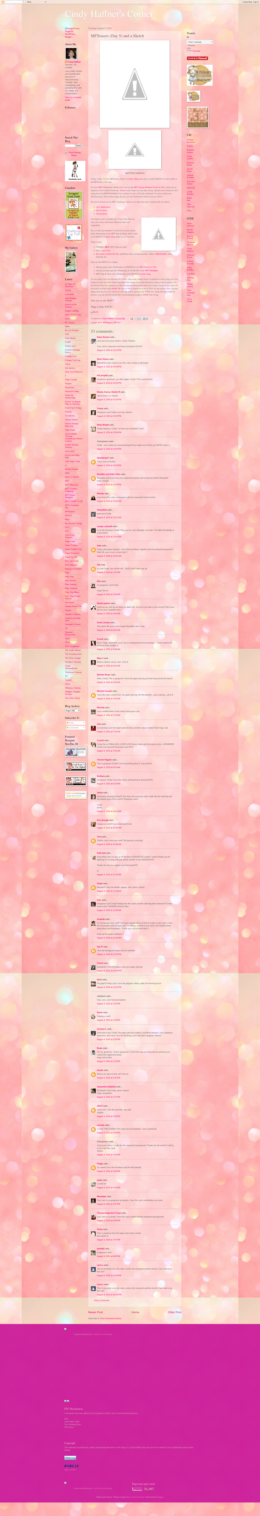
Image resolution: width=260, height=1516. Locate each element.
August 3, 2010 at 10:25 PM (109, 399)
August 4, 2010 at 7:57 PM (108, 1240)
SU (66, 628)
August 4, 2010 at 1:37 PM (108, 1004)
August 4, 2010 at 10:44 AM (109, 828)
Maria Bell (189, 199)
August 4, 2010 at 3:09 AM (108, 614)
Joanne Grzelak (190, 176)
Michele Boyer (103, 675)
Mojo (67, 519)
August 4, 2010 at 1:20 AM (108, 572)
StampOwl (102, 510)
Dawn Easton (101, 210)
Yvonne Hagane (104, 760)
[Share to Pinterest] (147, 318)
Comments (73, 728)
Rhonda (100, 707)
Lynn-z (100, 1265)
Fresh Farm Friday (73, 408)
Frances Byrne (190, 164)
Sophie (68, 610)
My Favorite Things (73, 523)
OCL (67, 531)
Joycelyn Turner (191, 182)
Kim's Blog (134, 179)
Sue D (100, 947)
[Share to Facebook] (144, 318)
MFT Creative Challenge (71, 490)
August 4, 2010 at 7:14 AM (108, 715)
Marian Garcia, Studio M (108, 392)
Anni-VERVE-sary (73, 315)
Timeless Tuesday (73, 662)
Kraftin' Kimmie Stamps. (71, 446)
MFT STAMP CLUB (74, 501)
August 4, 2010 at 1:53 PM (108, 1020)
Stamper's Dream (73, 624)
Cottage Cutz (71, 356)
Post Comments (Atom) (110, 1318)
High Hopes (70, 430)
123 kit (68, 290)
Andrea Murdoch (191, 141)
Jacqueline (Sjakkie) (106, 1087)
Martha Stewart (72, 469)
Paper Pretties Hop (73, 549)
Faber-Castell (71, 380)
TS (66, 676)
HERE (145, 295)
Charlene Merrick (191, 243)
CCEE (68, 342)
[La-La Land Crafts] (200, 85)
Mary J (100, 658)
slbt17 (100, 1106)
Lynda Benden (190, 193)
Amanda (101, 919)
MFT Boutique (151, 270)
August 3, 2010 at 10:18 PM (109, 367)
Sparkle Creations (73, 614)
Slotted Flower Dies (73, 606)
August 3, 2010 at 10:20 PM (109, 383)
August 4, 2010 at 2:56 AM (108, 594)
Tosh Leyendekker (190, 292)
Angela (190, 146)
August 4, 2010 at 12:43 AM (109, 537)
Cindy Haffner (107, 318)
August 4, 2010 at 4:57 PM (108, 1204)
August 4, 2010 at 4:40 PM (108, 1171)
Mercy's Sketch (72, 477)
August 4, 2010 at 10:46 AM (109, 844)
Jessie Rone (190, 170)
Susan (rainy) (103, 622)
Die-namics (70, 368)
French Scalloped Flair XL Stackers (72, 403)
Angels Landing (72, 311)
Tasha (100, 1229)
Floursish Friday (72, 391)
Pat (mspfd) (102, 375)
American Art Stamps (71, 305)
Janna (100, 793)
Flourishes (69, 387)
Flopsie (68, 384)
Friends (68, 412)
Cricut (67, 364)
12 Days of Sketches (70, 285)
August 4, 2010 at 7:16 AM (108, 732)
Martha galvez (103, 603)
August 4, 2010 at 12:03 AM (109, 501)
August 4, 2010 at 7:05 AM (108, 699)
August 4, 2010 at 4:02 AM (108, 630)
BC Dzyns (69, 323)
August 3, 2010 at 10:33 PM (109, 449)
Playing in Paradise (73, 569)
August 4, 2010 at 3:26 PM (108, 1133)
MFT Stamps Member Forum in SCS (149, 187)
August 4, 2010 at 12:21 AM (109, 517)
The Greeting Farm (73, 654)
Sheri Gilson (103, 359)
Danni (100, 1012)
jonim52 (100, 1249)
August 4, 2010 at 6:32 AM (108, 682)
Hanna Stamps (71, 420)
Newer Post (95, 1312)
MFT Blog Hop (71, 485)
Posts (71, 723)
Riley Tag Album (72, 592)
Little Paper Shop (72, 461)
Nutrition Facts (98, 1334)
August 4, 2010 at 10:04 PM (109, 1275)
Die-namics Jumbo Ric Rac (107, 254)
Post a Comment (101, 1300)
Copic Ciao (105, 250)
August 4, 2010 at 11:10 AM (109, 874)
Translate (196, 51)
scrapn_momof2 (104, 526)
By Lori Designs (72, 330)
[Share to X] (141, 318)
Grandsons (70, 416)
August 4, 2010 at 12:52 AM (109, 556)
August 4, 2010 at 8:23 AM (108, 784)
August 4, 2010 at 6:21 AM (108, 666)
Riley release (71, 584)
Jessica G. (102, 1029)
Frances (123, 190)
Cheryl (100, 963)
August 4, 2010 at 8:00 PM (108, 1256)
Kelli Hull (101, 853)
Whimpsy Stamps (73, 688)
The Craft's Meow (73, 650)
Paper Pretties (71, 545)
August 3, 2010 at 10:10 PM (109, 350)
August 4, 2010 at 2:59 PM (108, 1116)
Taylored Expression (70, 633)
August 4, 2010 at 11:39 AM (109, 938)
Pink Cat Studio (72, 561)
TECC (68, 639)
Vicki (189, 211)
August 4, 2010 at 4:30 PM (108, 1155)
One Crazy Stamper (70, 536)
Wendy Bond (101, 214)
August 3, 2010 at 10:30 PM (109, 432)
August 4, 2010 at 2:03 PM (108, 1039)
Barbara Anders (190, 151)
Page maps (70, 541)
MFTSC (117, 323)
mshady (100, 1125)
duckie (100, 1070)
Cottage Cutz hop (72, 360)
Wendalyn (101, 1196)
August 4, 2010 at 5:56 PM (108, 1220)
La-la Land (69, 451)
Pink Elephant (71, 565)
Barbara (101, 776)
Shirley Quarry (190, 285)
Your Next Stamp (72, 698)
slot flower (69, 602)
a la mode (69, 294)
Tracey (100, 408)
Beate (99, 1048)
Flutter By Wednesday (70, 396)
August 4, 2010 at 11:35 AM (109, 910)
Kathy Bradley (190, 269)
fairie (99, 980)
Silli (98, 565)
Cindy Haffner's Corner (109, 13)
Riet (99, 581)
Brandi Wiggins (190, 231)
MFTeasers (108, 323)
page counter (70, 1470)
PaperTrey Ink (71, 557)
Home (135, 1312)
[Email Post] (131, 318)
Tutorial (68, 680)
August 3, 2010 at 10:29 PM (109, 416)
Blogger (160, 1497)
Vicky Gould (189, 300)
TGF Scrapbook (72, 646)
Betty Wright (103, 425)
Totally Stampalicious (71, 667)
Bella (67, 326)
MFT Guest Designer (70, 496)
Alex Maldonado (103, 207)
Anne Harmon (190, 224)
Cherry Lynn (70, 346)
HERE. (115, 288)
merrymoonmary (137, 1497)
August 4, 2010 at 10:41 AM (109, 811)
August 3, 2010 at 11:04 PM (109, 465)
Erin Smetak (102, 820)
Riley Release (71, 588)
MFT (107, 247)
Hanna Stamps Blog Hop (71, 425)
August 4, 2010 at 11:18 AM (109, 891)
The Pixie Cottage (73, 658)
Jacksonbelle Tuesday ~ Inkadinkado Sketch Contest (73, 437)
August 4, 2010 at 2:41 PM (108, 1078)
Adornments (160, 254)
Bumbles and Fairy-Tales (108, 474)
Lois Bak (191, 274)
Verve (67, 684)
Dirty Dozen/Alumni (73, 372)
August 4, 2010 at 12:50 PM (109, 971)
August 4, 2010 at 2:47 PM (108, 1097)
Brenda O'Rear (190, 237)
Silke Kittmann (191, 205)
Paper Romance (72, 553)
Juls (99, 724)
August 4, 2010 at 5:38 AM (108, 649)
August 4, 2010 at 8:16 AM (108, 767)
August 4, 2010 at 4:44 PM (108, 1187)
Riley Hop (69, 577)
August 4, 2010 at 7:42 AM (108, 751)
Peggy (100, 1164)
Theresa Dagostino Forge (109, 1213)
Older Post (174, 1312)
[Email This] (136, 318)
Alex (99, 900)
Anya (67, 319)
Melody (100, 493)
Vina (99, 837)
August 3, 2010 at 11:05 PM (109, 485)
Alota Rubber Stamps (71, 299)
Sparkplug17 (103, 458)
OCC (67, 527)
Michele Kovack (104, 691)
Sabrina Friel (190, 279)
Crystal (100, 740)
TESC (67, 642)
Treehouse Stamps (73, 672)
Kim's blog (146, 274)
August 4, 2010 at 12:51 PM (109, 987)
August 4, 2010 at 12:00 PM (109, 954)
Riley (67, 573)
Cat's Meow (70, 338)
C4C (67, 334)
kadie (99, 1180)
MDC (67, 473)
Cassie (100, 639)
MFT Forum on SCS (148, 267)
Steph (100, 883)
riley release (70, 580)
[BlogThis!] (139, 318)
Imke (99, 545)
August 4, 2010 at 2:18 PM (108, 1061)
